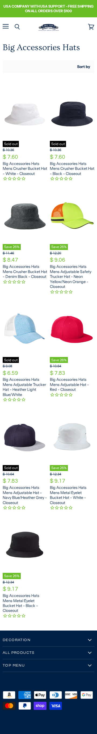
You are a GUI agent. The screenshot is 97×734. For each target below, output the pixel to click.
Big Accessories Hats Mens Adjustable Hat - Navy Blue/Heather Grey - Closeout (25, 495)
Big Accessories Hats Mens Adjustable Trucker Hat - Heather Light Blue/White (24, 387)
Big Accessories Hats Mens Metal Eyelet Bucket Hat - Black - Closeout (21, 603)
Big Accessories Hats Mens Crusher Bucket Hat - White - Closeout (25, 168)
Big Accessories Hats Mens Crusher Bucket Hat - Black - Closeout (72, 168)
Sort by (83, 66)
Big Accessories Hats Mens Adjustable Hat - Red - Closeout (69, 384)
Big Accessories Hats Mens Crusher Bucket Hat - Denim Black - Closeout (25, 271)
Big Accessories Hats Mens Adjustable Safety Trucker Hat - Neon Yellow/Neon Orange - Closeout (70, 276)
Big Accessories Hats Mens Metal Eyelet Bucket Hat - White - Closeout (68, 495)
